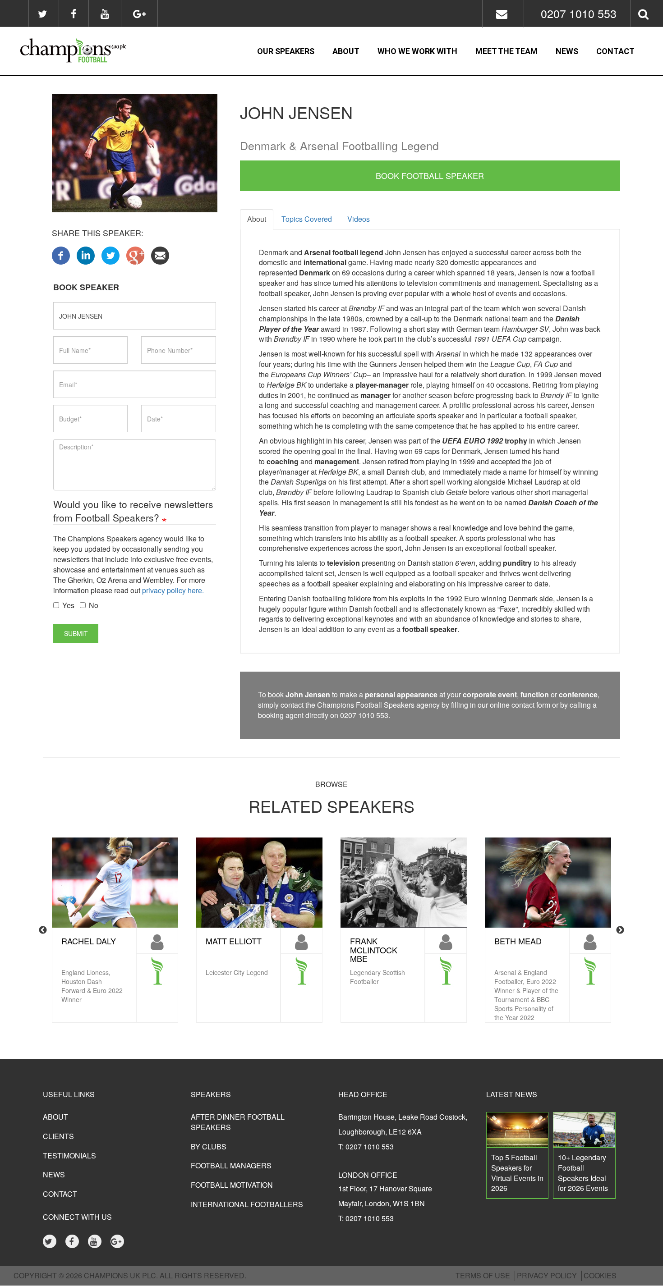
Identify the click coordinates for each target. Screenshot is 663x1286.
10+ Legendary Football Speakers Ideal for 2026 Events (583, 1173)
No (93, 605)
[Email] (160, 254)
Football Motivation (232, 1185)
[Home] (93, 51)
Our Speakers (285, 51)
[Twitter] (110, 254)
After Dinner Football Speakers (238, 1122)
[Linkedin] (86, 254)
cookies (600, 1275)
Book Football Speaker (430, 175)
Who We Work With (417, 51)
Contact (615, 51)
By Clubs (208, 1146)
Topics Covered (306, 219)
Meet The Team (506, 51)
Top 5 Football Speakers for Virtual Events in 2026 (517, 1173)
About (345, 51)
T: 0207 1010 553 (366, 1146)
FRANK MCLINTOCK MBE (373, 950)
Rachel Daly (88, 941)
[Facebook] (61, 254)
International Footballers (247, 1204)
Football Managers (231, 1165)
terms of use (483, 1275)
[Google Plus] (135, 254)
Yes (68, 605)
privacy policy (547, 1275)
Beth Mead (518, 941)
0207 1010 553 (579, 13)
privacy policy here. (173, 590)
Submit (76, 633)
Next (620, 930)
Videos (358, 219)
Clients (58, 1136)
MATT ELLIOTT (234, 941)
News (567, 51)
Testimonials (69, 1155)
